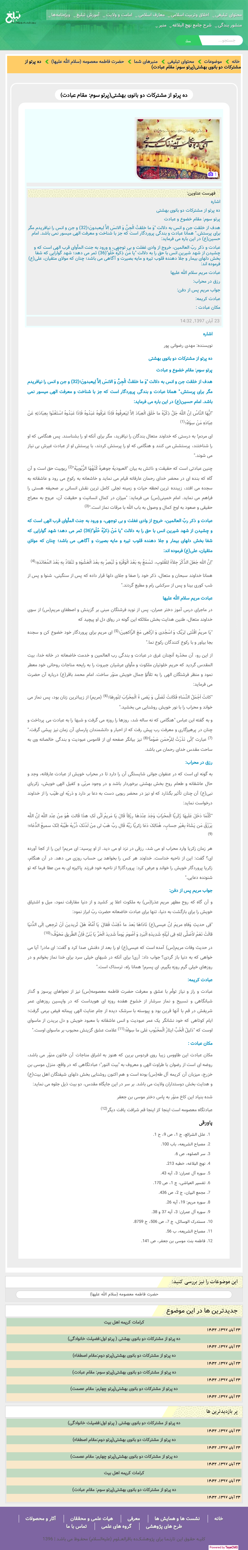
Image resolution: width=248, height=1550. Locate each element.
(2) (70, 467)
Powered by (224, 1547)
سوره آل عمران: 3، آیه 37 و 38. (178, 1211)
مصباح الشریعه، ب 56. (185, 1231)
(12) (104, 1109)
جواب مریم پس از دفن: (198, 290)
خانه (236, 61)
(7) (210, 738)
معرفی (134, 1518)
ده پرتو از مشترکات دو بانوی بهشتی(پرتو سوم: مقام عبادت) (124, 1372)
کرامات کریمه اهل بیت (124, 1322)
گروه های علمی (116, 1526)
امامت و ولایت (119, 15)
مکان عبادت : (208, 307)
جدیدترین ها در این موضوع (202, 1310)
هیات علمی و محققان (91, 1518)
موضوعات (213, 61)
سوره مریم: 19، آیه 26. (185, 1202)
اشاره (215, 202)
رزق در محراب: (206, 281)
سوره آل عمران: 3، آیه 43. (182, 1173)
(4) (33, 561)
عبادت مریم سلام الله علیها (195, 273)
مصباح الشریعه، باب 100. (183, 1144)
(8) (145, 738)
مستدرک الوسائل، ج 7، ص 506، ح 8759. (169, 1221)
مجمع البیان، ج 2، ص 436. (182, 1192)
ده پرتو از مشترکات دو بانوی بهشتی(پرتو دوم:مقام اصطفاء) (124, 1355)
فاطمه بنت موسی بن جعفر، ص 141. (173, 1240)
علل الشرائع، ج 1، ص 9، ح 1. (179, 1134)
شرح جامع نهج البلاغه (192, 25)
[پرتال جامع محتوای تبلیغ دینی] (20, 17)
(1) (182, 422)
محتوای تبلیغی (228, 15)
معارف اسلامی (152, 15)
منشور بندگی (230, 25)
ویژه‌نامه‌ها (60, 15)
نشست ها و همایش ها (177, 1518)
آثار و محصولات (41, 1518)
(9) (210, 834)
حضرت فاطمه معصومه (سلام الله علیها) (87, 61)
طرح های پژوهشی (164, 1526)
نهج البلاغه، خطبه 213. (185, 1163)
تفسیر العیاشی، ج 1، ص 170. (179, 1182)
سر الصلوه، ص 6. (189, 1153)
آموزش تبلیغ (88, 15)
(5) (116, 631)
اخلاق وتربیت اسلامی (190, 15)
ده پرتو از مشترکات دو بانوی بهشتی (188, 210)
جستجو (188, 41)
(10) (47, 933)
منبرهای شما (146, 61)
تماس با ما (76, 1526)
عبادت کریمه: (207, 299)
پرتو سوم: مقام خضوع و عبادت (192, 219)
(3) (87, 506)
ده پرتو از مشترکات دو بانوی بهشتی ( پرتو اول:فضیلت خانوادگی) (124, 1338)
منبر (162, 25)
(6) (105, 696)
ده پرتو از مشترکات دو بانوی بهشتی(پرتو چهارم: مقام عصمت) (124, 1388)
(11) (121, 1029)
